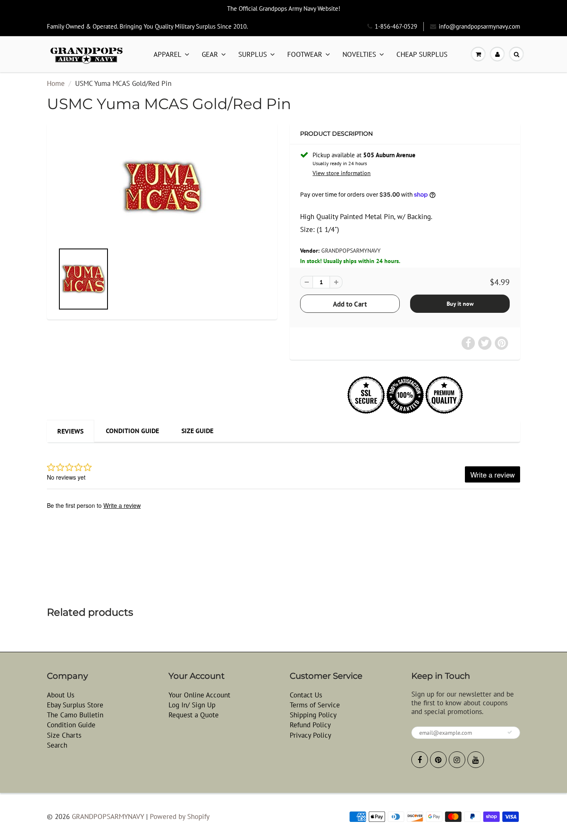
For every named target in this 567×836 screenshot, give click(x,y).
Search (57, 745)
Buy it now (460, 303)
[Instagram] (457, 759)
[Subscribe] (510, 732)
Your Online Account (199, 695)
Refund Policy (310, 724)
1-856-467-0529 (396, 26)
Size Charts (64, 735)
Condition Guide (132, 431)
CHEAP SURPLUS (421, 54)
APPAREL (167, 54)
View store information (342, 173)
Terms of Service (315, 704)
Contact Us (306, 695)
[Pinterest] (438, 759)
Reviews (70, 431)
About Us (60, 695)
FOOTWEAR (304, 54)
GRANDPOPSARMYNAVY (351, 250)
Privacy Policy (310, 735)
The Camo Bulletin (75, 714)
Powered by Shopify (180, 816)
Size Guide (197, 431)
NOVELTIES (359, 54)
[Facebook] (419, 759)
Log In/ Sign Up (192, 704)
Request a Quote (194, 714)
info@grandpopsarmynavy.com (479, 26)
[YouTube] (475, 759)
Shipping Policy (313, 714)
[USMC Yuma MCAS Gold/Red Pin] (162, 187)
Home (56, 83)
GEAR (210, 54)
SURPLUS (252, 54)
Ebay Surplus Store (75, 704)
